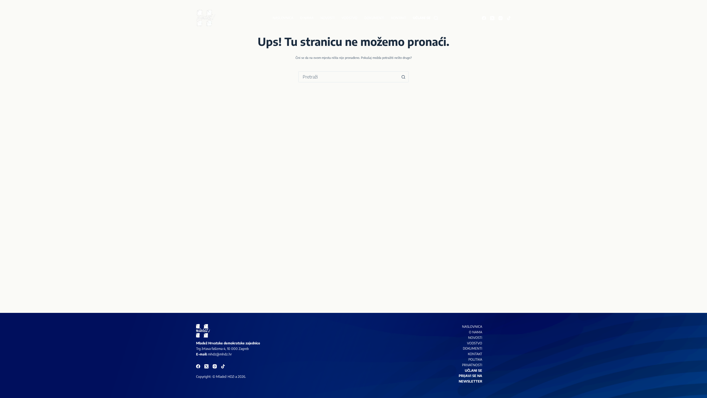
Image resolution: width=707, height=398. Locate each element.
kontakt (475, 354)
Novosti (327, 18)
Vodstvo (349, 18)
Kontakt (398, 18)
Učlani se (422, 18)
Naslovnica (283, 18)
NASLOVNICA (472, 326)
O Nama (475, 332)
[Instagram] (500, 18)
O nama (306, 18)
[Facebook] (484, 18)
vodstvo (474, 343)
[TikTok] (509, 18)
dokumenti (472, 348)
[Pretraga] (436, 18)
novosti (475, 338)
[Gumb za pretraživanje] (403, 77)
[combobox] (348, 76)
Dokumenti (374, 18)
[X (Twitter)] (492, 18)
